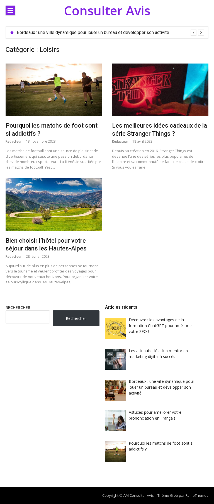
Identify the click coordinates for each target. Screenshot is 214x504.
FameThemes (197, 495)
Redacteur (14, 141)
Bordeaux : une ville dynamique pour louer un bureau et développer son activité (93, 32)
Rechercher (18, 307)
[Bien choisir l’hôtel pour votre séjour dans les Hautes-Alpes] (54, 204)
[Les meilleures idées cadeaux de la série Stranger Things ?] (160, 90)
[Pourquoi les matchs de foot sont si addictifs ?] (54, 90)
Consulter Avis (107, 10)
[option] (110, 33)
